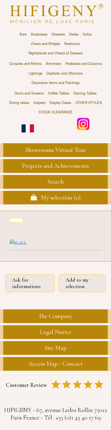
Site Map (55, 348)
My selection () (59, 197)
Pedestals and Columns (83, 63)
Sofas (87, 34)
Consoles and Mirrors (25, 63)
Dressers (58, 34)
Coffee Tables (58, 93)
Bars (23, 34)
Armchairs (53, 63)
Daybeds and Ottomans (65, 73)
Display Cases (60, 102)
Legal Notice (55, 332)
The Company (55, 316)
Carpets (39, 102)
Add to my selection (77, 283)
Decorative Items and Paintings (55, 82)
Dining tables (19, 102)
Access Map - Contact (55, 364)
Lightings (35, 73)
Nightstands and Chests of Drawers (55, 52)
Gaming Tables (84, 93)
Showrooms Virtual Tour (55, 150)
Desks (73, 34)
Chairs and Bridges (45, 43)
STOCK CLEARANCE (56, 111)
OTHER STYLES (88, 102)
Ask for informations (26, 283)
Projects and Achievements (55, 166)
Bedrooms (72, 43)
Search (55, 182)
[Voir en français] (28, 124)
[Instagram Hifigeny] (83, 123)
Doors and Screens (29, 93)
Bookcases (39, 34)
